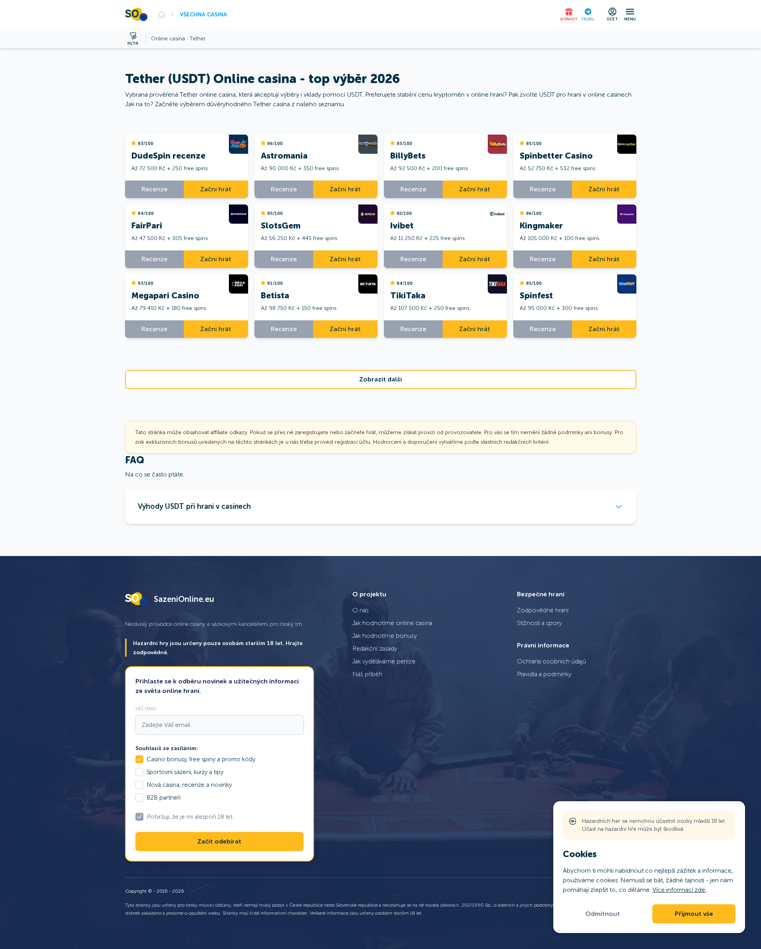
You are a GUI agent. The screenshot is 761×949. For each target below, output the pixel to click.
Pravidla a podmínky (544, 674)
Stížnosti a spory (539, 622)
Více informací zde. (679, 889)
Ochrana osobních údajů (551, 661)
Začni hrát (215, 189)
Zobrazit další (380, 379)
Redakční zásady (374, 648)
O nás (360, 610)
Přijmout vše (694, 913)
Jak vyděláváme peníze (383, 661)
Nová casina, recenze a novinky (189, 785)
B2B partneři (164, 797)
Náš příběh (367, 674)
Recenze (154, 189)
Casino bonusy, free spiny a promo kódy (201, 759)
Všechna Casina (203, 14)
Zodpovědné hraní (542, 610)
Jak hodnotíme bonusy (384, 635)
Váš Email (146, 708)
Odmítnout (602, 913)
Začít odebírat (219, 841)
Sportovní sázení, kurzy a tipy (185, 772)
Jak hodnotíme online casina (392, 622)
